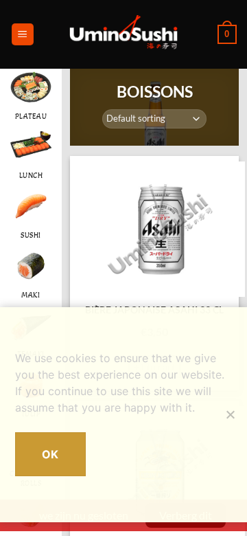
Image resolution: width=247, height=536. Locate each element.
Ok (50, 454)
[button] (23, 34)
